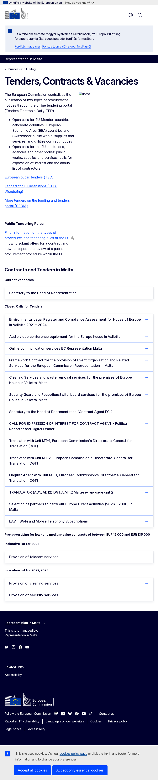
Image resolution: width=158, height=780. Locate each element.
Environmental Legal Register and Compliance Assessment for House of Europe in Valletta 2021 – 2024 (75, 322)
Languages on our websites (65, 721)
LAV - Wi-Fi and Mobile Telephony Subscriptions (48, 521)
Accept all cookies (32, 770)
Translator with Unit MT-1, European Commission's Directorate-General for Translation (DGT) (70, 443)
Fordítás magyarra (27, 46)
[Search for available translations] (72, 238)
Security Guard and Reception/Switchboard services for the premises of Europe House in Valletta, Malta (75, 397)
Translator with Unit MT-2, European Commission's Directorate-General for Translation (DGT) (71, 460)
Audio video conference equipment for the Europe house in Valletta (64, 337)
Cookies (96, 721)
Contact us (106, 713)
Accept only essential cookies (80, 770)
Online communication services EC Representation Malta (55, 348)
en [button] (130, 15)
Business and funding (22, 69)
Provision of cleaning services (33, 583)
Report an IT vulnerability (22, 721)
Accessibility (13, 675)
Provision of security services (33, 595)
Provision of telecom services (33, 557)
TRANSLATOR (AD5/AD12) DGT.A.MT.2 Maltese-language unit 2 (61, 492)
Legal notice (13, 729)
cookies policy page (73, 753)
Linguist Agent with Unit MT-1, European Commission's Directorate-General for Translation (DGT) (74, 478)
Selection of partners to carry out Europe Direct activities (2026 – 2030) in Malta (70, 507)
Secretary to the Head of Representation (42, 293)
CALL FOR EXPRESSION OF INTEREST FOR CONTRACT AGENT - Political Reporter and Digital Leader (68, 426)
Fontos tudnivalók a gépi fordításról (66, 46)
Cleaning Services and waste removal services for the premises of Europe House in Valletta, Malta (70, 380)
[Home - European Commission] (16, 13)
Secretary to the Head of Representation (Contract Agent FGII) (61, 412)
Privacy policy (118, 721)
